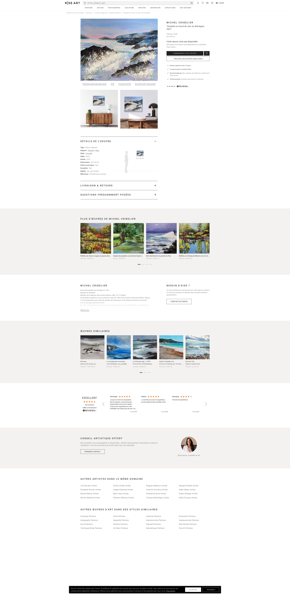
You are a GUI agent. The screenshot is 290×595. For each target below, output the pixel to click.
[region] (155, 404)
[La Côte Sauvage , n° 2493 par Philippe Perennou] (145, 347)
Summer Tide (190, 361)
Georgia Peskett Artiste (188, 486)
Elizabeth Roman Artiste (90, 490)
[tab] (119, 141)
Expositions (170, 8)
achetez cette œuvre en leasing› (187, 79)
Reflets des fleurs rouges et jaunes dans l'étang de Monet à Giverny (105, 256)
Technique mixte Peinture (91, 528)
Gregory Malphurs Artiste (156, 486)
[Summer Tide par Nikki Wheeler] (198, 347)
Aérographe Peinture (89, 520)
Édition (100, 8)
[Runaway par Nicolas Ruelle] (92, 347)
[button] (104, 404)
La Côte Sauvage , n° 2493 (141, 361)
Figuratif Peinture (153, 524)
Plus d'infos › (171, 47)
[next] (207, 238)
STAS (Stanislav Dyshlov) (172, 364)
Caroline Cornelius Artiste (157, 490)
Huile (97, 150)
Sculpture (129, 8)
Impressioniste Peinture (189, 520)
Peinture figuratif (101, 13)
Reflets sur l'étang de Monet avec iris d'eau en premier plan (201, 256)
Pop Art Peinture (186, 528)
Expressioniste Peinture (156, 520)
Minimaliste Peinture (187, 524)
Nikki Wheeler (193, 364)
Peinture (89, 8)
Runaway (83, 361)
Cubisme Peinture (153, 516)
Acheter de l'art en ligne (75, 13)
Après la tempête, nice (166, 361)
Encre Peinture (86, 524)
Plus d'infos (170, 591)
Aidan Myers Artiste (187, 490)
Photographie (114, 8)
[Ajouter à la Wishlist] (207, 53)
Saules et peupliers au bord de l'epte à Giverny (130, 256)
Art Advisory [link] (185, 8)
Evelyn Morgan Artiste (188, 493)
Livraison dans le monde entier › (181, 69)
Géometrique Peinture (155, 528)
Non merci (211, 590)
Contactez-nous (179, 301)
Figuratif (89, 153)
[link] (192, 3)
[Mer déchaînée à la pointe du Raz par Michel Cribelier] (161, 238)
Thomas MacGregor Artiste (157, 498)
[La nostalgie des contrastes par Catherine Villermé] (119, 347)
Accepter (193, 590)
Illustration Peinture (187, 516)
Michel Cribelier (115, 13)
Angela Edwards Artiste (123, 490)
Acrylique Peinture (88, 516)
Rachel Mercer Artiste (89, 493)
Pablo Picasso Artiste (188, 498)
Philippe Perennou (142, 364)
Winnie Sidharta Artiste (90, 498)
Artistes (142, 8)
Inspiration (155, 8)
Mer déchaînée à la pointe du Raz (158, 256)
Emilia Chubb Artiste (122, 486)
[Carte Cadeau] (207, 3)
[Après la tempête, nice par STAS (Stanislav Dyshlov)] (171, 347)
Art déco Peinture (120, 528)
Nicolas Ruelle (88, 364)
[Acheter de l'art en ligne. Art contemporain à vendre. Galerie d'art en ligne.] (72, 3)
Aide (112, 84)
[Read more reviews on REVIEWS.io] (89, 410)
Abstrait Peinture (120, 524)
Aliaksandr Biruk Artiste (156, 493)
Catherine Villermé (117, 364)
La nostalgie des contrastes (116, 361)
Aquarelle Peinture (121, 520)
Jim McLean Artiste (88, 486)
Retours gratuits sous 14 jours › (181, 65)
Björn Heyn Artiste (121, 493)
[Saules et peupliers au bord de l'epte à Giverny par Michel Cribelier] (128, 238)
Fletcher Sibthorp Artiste (123, 498)
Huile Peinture (119, 516)
